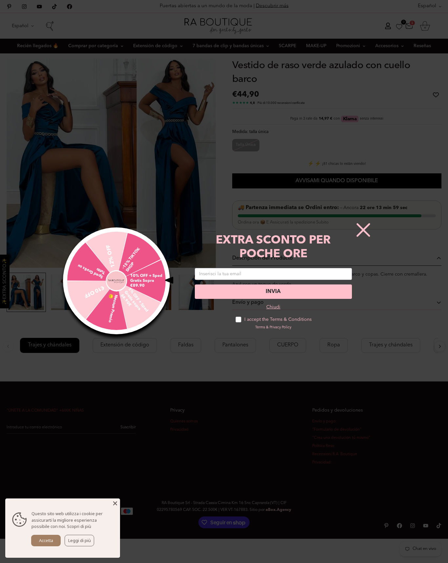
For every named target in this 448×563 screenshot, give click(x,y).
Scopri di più (79, 526)
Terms (260, 327)
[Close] (115, 503)
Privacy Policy (280, 327)
